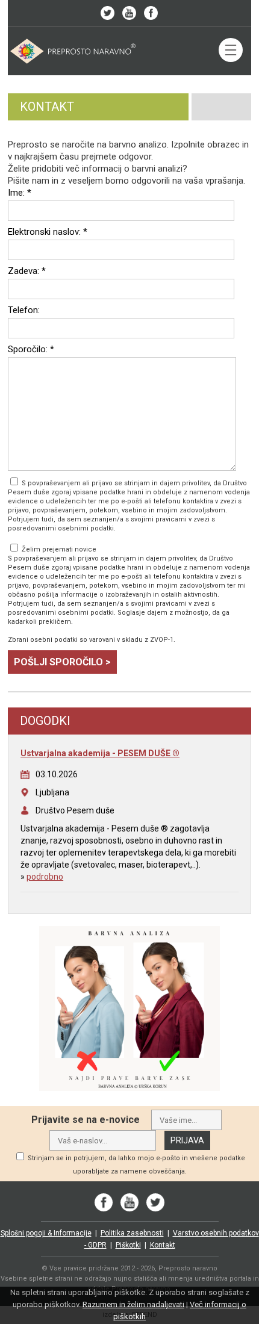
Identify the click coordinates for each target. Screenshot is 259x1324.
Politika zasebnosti (132, 1233)
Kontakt (162, 1245)
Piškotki (128, 1245)
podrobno (45, 876)
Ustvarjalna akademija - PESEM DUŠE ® (99, 753)
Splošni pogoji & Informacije (46, 1233)
